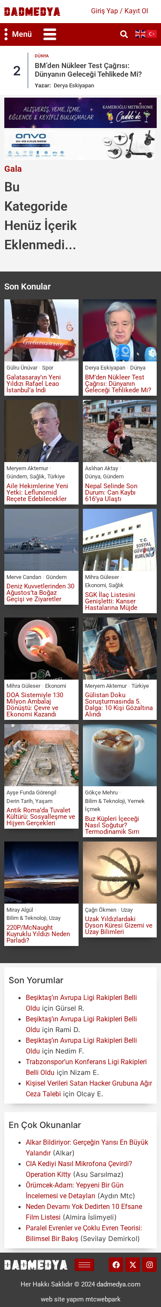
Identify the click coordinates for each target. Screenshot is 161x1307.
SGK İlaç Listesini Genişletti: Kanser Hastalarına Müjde (111, 601)
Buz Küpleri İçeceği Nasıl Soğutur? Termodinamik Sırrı (112, 825)
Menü (22, 34)
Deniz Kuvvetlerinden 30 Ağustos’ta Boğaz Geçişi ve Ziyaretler (40, 592)
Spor (47, 367)
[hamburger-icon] (84, 1265)
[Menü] (6, 34)
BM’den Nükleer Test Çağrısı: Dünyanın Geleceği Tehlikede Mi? (88, 69)
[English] (140, 33)
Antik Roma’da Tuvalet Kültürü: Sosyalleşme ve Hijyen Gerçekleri (40, 816)
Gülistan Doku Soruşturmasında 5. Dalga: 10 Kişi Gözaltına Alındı (119, 704)
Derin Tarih (19, 801)
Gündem (16, 476)
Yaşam (43, 801)
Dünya (42, 56)
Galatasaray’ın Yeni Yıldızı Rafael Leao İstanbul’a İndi (33, 383)
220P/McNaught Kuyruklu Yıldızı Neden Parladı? (38, 934)
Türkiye (56, 476)
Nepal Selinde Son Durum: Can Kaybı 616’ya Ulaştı (111, 492)
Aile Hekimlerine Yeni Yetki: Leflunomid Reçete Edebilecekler (37, 492)
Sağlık (37, 476)
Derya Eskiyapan (74, 85)
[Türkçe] (152, 33)
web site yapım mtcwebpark (81, 1299)
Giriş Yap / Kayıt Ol (119, 11)
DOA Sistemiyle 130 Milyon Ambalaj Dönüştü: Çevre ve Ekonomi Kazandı (34, 704)
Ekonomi (95, 585)
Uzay (55, 918)
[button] (50, 34)
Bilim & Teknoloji (105, 801)
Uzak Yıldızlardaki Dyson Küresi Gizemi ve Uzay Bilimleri (118, 925)
